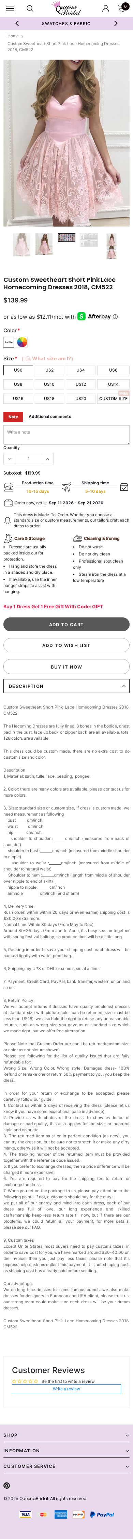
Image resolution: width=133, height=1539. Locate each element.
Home (13, 35)
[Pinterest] (6, 1485)
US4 (80, 370)
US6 (113, 370)
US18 (49, 398)
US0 (18, 370)
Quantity (11, 447)
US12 (81, 384)
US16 (18, 398)
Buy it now (67, 667)
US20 (80, 398)
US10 (49, 384)
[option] (66, 23)
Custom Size (113, 398)
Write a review (66, 1388)
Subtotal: (12, 473)
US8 (18, 384)
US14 (113, 384)
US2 (49, 370)
